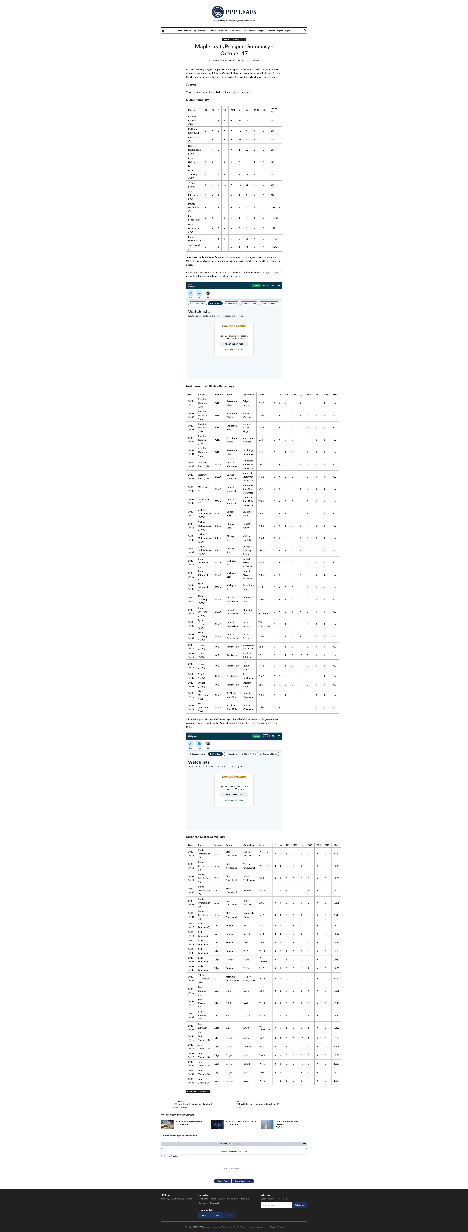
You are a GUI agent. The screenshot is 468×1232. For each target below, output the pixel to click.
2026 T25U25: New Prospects (189, 1121)
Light (204, 1215)
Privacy (243, 1227)
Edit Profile (203, 1199)
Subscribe (299, 1205)
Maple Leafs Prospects (234, 39)
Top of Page (223, 1181)
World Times (186, 1199)
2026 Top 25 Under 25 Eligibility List (241, 1121)
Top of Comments (242, 1181)
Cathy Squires (216, 60)
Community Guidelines (228, 1199)
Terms (251, 1227)
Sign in (280, 30)
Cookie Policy (262, 1227)
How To (187, 30)
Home (179, 30)
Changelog (202, 1203)
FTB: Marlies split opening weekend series (193, 1104)
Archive (271, 30)
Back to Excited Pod (218, 30)
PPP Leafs (241, 12)
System (229, 1215)
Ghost (235, 1227)
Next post (240, 1101)
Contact (281, 1227)
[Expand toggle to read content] (303, 1135)
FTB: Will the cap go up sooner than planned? (257, 1104)
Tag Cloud (245, 1199)
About (213, 1199)
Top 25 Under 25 (200, 30)
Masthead (214, 1203)
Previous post (179, 1101)
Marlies (252, 30)
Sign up (288, 30)
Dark (217, 1215)
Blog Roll (261, 30)
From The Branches (238, 30)
